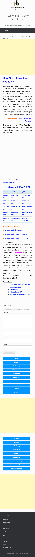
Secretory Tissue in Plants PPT (20, 294)
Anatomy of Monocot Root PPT (16, 238)
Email (5, 337)
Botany (9, 37)
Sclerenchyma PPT (16, 292)
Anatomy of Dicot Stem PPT (15, 230)
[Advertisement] (17, 57)
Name (5, 331)
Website (5, 344)
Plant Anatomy (15, 37)
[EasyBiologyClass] (17, 5)
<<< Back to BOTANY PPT (17, 187)
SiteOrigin (26, 553)
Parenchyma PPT (15, 287)
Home (4, 37)
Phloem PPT (14, 289)
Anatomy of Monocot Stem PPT (16, 234)
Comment (5, 312)
